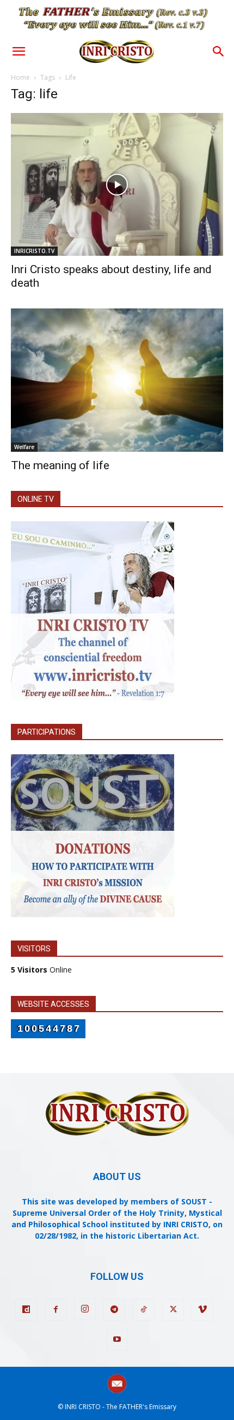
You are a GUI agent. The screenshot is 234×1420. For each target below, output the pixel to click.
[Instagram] (85, 1309)
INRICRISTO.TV (34, 251)
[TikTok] (144, 1310)
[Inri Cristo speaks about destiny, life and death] (117, 184)
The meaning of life (60, 465)
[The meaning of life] (117, 379)
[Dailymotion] (26, 1310)
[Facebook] (55, 1310)
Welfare (24, 447)
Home (20, 77)
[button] (18, 51)
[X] (173, 1310)
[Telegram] (114, 1310)
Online (41, 969)
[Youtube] (117, 1339)
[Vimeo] (202, 1310)
